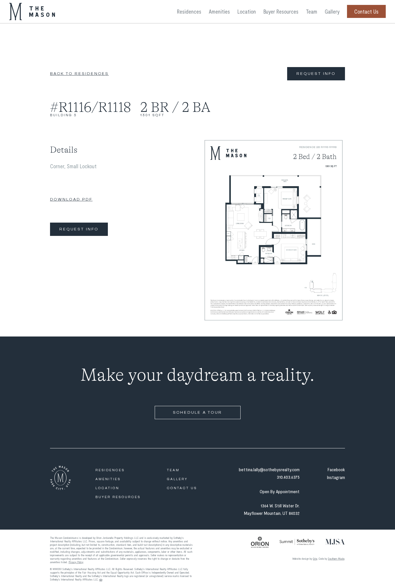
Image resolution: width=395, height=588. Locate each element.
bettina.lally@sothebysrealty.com (269, 469)
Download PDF (71, 199)
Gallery (332, 11)
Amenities (219, 11)
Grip (315, 558)
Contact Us (366, 11)
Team (311, 11)
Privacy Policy (76, 562)
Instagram (336, 477)
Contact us (182, 488)
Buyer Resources (280, 11)
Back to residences (79, 73)
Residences (189, 11)
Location (246, 11)
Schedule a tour (197, 412)
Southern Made (336, 558)
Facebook (336, 469)
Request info (316, 73)
